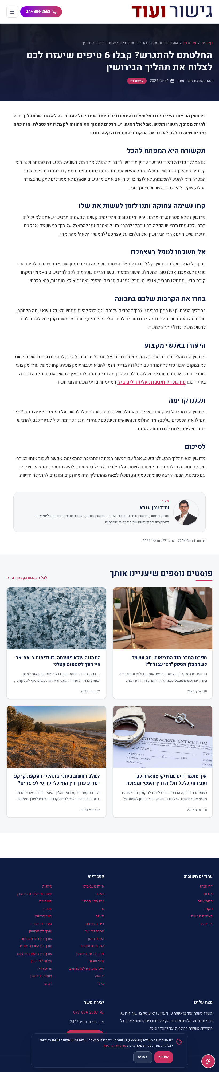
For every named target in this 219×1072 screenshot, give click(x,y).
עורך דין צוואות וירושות (34, 953)
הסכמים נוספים (92, 946)
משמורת (45, 901)
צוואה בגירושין (41, 976)
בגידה (100, 894)
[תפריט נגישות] (208, 1061)
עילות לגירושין (41, 961)
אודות (208, 894)
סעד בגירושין (42, 924)
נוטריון (47, 909)
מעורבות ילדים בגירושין (34, 894)
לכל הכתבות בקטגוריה (29, 578)
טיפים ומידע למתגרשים (86, 968)
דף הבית (207, 43)
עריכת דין (189, 43)
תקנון (208, 909)
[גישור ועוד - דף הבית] (172, 12)
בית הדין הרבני (93, 901)
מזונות (47, 886)
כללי (100, 983)
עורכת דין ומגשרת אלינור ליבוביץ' (151, 382)
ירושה (99, 976)
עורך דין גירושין (40, 931)
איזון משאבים (93, 886)
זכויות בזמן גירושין (90, 953)
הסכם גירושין (94, 931)
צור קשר (206, 924)
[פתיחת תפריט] (12, 12)
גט (102, 909)
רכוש (48, 983)
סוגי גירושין (43, 916)
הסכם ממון (96, 938)
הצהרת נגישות (202, 916)
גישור (100, 916)
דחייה (143, 1057)
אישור (164, 1057)
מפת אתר (205, 901)
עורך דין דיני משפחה (36, 938)
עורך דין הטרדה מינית (36, 946)
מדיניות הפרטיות (115, 1045)
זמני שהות (96, 961)
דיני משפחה (95, 924)
